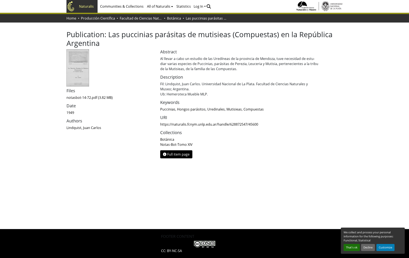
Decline (368, 247)
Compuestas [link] (253, 109)
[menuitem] (160, 6)
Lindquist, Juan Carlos (83, 127)
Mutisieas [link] (234, 109)
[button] (208, 6)
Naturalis (86, 6)
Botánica (174, 18)
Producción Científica (98, 18)
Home (71, 18)
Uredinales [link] (216, 109)
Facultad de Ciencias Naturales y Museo (141, 18)
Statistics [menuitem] (183, 6)
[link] (110, 97)
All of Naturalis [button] (158, 6)
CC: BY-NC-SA (171, 250)
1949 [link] (70, 112)
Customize (385, 247)
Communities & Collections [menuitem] (122, 6)
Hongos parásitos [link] (191, 109)
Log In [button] (199, 6)
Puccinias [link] (167, 109)
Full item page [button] (178, 154)
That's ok (351, 247)
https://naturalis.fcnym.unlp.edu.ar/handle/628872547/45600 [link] (209, 124)
